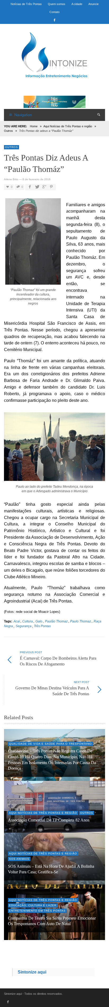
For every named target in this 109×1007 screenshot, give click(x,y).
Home (34, 126)
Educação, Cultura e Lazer (32, 905)
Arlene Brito (11, 179)
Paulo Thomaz (80, 621)
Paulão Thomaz (56, 621)
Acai (16, 621)
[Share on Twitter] (37, 187)
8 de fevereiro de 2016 (36, 179)
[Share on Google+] (44, 187)
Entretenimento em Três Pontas (37, 910)
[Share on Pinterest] (51, 187)
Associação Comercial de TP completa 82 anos (48, 820)
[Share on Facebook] (29, 187)
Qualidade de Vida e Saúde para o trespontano (50, 743)
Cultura (27, 621)
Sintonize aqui (32, 972)
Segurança (23, 626)
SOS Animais (19, 858)
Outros (8, 130)
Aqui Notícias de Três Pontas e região (67, 126)
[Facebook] (54, 20)
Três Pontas (42, 626)
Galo (38, 621)
